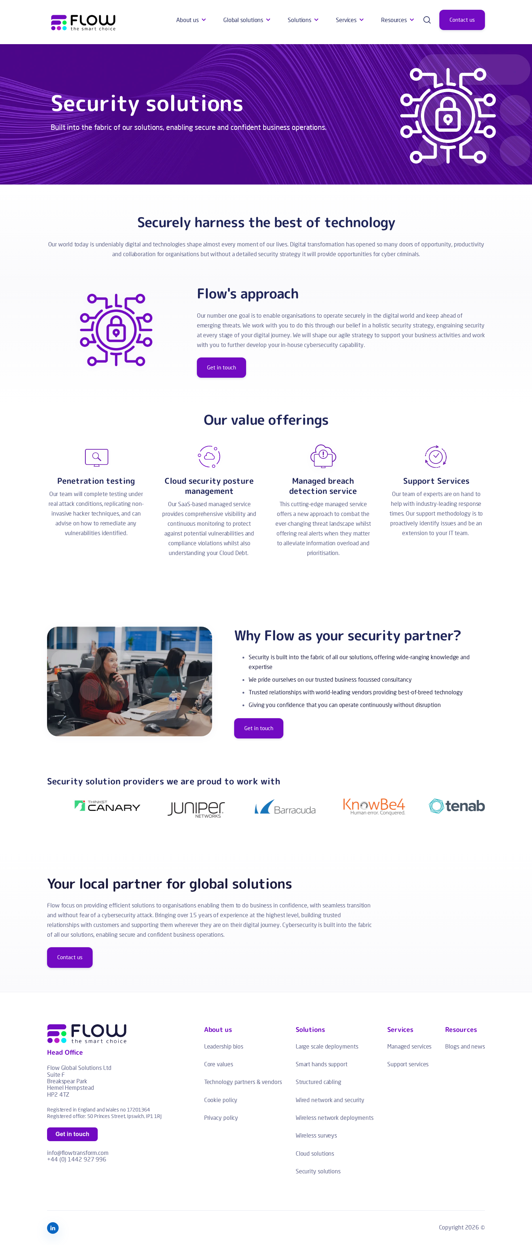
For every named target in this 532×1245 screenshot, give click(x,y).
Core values (218, 1063)
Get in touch (221, 367)
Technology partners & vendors (243, 1081)
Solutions (299, 19)
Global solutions (243, 19)
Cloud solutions (315, 1153)
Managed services (409, 1046)
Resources (394, 19)
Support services (407, 1063)
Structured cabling (318, 1081)
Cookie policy (221, 1099)
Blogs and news (465, 1046)
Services (346, 19)
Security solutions (318, 1171)
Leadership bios (224, 1046)
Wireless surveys (316, 1135)
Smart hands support (321, 1063)
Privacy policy (221, 1117)
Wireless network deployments (334, 1117)
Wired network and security (330, 1099)
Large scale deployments (327, 1046)
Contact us (462, 20)
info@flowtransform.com (78, 1152)
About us (187, 19)
